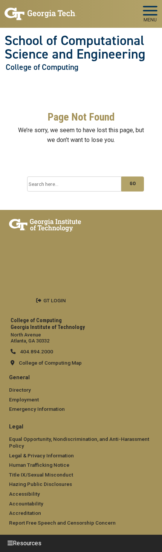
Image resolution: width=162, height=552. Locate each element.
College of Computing (42, 67)
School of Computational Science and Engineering (75, 47)
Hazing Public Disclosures (40, 484)
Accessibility (24, 494)
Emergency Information (37, 409)
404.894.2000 (36, 351)
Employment (24, 400)
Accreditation (25, 513)
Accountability (26, 504)
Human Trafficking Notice (39, 465)
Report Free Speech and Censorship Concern (62, 523)
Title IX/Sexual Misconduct (41, 475)
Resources (27, 543)
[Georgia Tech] (45, 224)
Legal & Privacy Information (41, 455)
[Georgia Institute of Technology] (40, 10)
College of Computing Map (50, 363)
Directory (20, 390)
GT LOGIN (54, 300)
